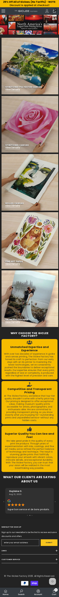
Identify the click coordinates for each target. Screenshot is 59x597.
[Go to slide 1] (27, 515)
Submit (49, 542)
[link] (29, 359)
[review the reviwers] (9, 500)
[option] (29, 24)
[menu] (3, 11)
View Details (12, 89)
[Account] (47, 11)
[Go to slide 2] (29, 515)
